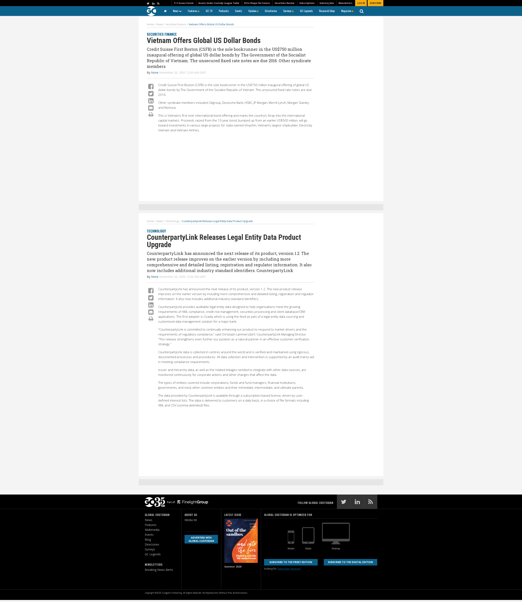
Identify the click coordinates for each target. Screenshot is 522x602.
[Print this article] (151, 114)
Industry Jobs (327, 3)
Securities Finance (162, 34)
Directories (271, 11)
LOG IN (361, 3)
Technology (156, 230)
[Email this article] (151, 108)
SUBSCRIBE (375, 3)
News (176, 11)
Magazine (346, 11)
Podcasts (224, 11)
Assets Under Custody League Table (218, 3)
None (154, 72)
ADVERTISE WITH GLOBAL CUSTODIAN (201, 539)
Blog (148, 539)
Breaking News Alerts (159, 570)
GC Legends (306, 11)
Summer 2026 (232, 566)
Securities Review (284, 3)
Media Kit (191, 520)
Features (193, 11)
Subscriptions (307, 3)
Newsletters (345, 3)
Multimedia (152, 530)
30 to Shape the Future (257, 3)
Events (238, 11)
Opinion (252, 11)
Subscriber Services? (289, 568)
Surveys (287, 11)
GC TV (209, 11)
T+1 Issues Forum (184, 3)
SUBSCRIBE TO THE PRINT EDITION (290, 562)
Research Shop (327, 11)
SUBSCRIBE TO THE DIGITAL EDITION (350, 562)
